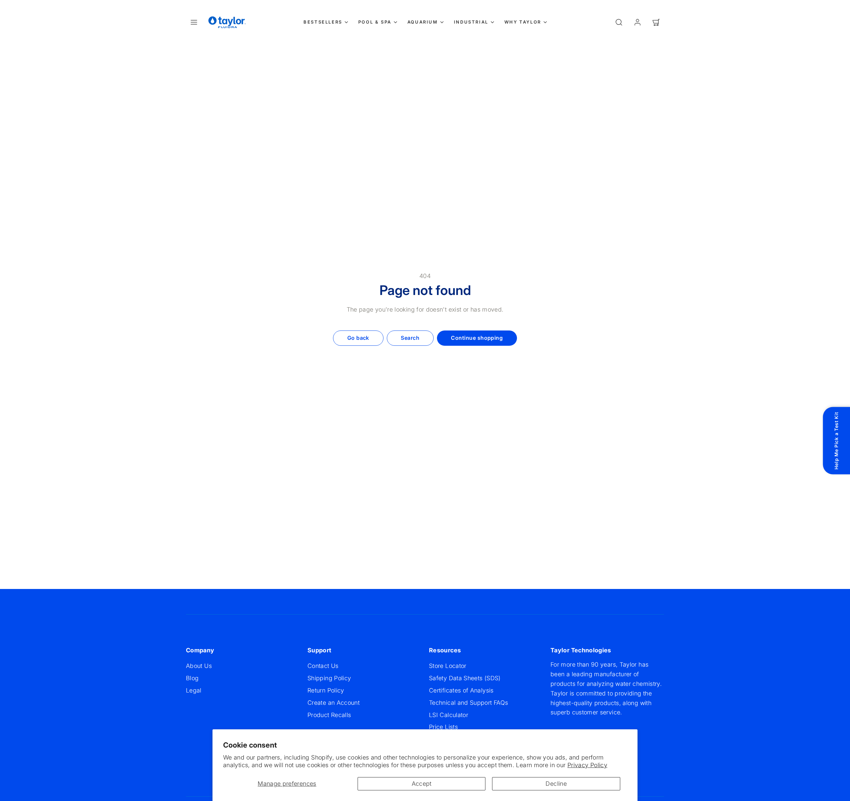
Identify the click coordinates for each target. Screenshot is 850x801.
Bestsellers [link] (322, 22)
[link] (637, 22)
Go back (358, 337)
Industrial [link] (471, 22)
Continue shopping (477, 337)
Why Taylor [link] (522, 22)
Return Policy (325, 690)
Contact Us (323, 665)
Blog (192, 678)
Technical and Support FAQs (468, 702)
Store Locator (448, 665)
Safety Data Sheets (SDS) (465, 678)
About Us (199, 665)
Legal (194, 690)
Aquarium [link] (422, 22)
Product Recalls (329, 714)
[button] (194, 22)
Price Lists (443, 726)
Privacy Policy (587, 765)
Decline (556, 783)
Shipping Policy (329, 678)
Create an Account (333, 702)
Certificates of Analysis (461, 690)
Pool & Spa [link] (374, 22)
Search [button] (410, 337)
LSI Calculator (448, 714)
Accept (422, 783)
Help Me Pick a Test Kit (836, 440)
